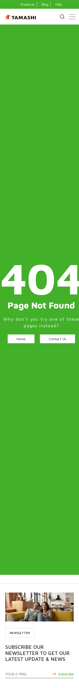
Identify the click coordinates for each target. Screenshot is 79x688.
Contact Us (57, 339)
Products (28, 4)
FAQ (58, 4)
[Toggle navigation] (72, 16)
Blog (44, 4)
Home (21, 339)
